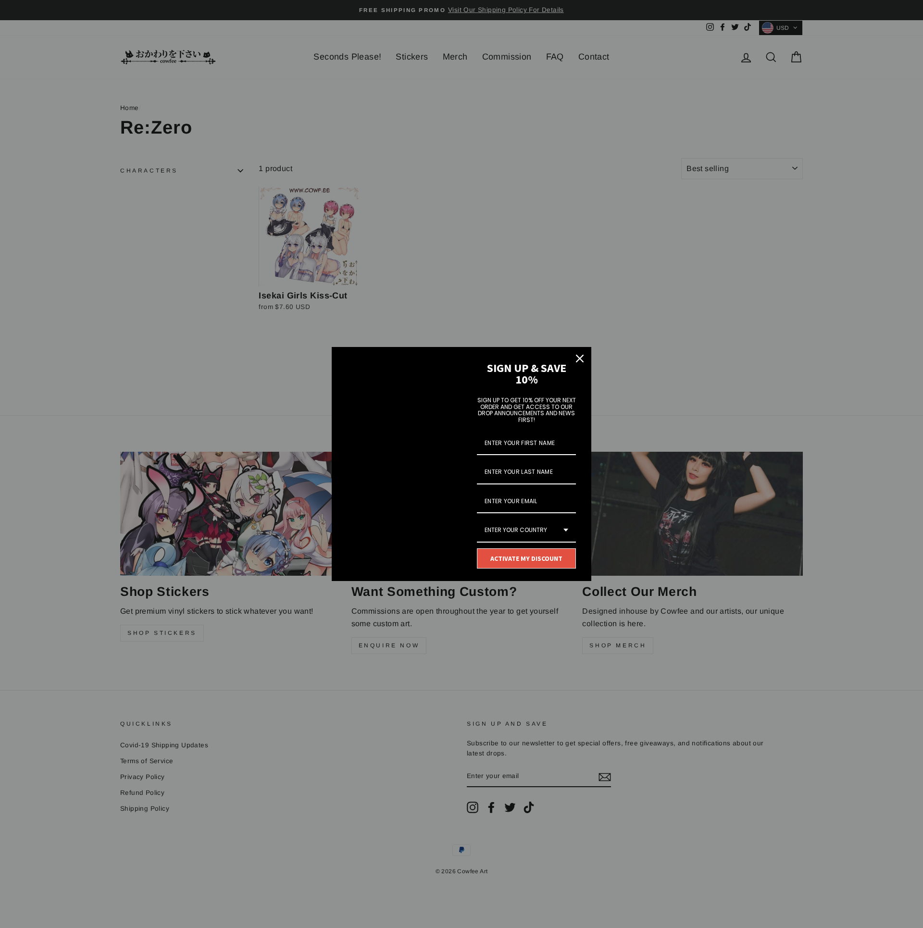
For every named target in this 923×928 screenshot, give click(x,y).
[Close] (579, 358)
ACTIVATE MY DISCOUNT (526, 558)
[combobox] (526, 530)
